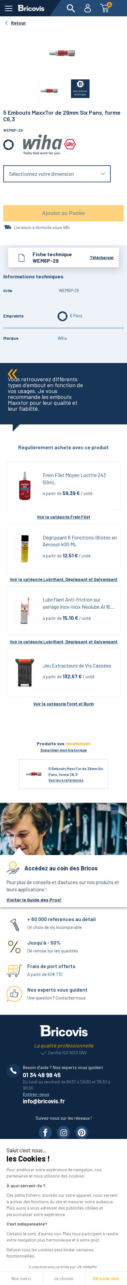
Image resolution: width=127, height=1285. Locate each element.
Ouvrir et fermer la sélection (57, 174)
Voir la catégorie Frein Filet (63, 516)
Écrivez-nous (36, 1094)
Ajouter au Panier (63, 213)
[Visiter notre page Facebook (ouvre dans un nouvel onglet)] (45, 1132)
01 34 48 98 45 (42, 1075)
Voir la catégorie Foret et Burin (63, 703)
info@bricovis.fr (44, 1101)
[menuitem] (71, 8)
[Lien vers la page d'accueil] (31, 8)
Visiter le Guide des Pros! (34, 899)
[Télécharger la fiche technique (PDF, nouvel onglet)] (76, 87)
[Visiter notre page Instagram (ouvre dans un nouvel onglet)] (63, 1132)
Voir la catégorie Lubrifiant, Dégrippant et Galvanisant (64, 579)
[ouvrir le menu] (8, 8)
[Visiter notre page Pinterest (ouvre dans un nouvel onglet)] (81, 1132)
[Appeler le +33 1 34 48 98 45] (15, 1071)
